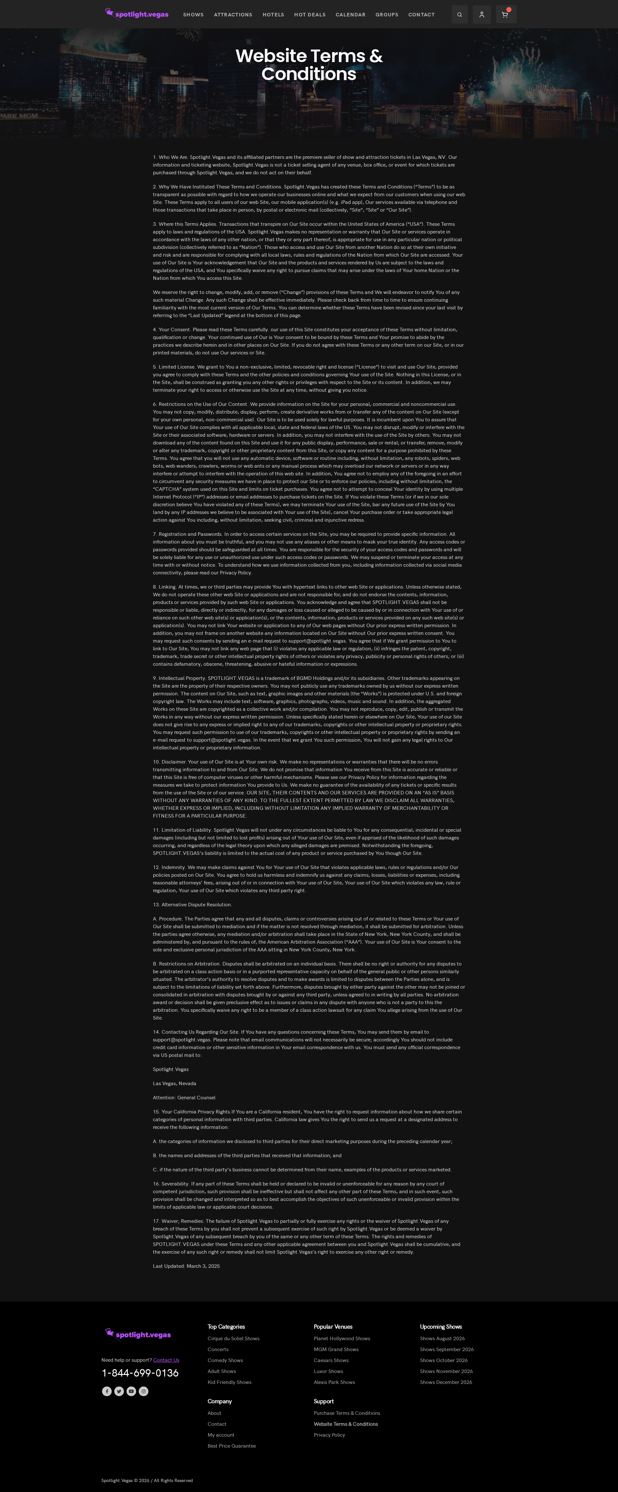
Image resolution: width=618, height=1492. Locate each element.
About (214, 1412)
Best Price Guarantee (232, 1445)
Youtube (131, 1391)
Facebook (107, 1391)
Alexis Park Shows (334, 1381)
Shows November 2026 (446, 1370)
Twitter (119, 1391)
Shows (193, 14)
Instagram (143, 1391)
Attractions (233, 14)
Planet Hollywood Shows (342, 1337)
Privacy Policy (329, 1434)
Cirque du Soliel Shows (233, 1337)
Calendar (351, 14)
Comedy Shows (225, 1359)
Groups (387, 14)
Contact (421, 14)
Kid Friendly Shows (229, 1381)
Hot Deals (310, 14)
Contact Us (166, 1359)
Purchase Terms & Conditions (347, 1412)
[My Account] (482, 14)
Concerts (218, 1348)
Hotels (274, 14)
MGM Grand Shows (336, 1348)
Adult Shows (222, 1370)
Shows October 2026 (444, 1359)
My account (221, 1434)
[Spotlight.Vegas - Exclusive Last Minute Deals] (137, 14)
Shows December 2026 (446, 1381)
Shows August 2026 (442, 1337)
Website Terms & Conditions (346, 1423)
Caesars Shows (331, 1359)
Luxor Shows (328, 1370)
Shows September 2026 (447, 1348)
